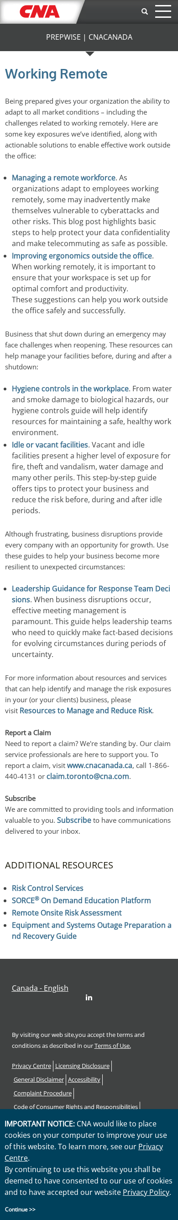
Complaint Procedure (43, 1093)
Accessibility (84, 1079)
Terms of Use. (112, 1046)
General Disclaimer (39, 1079)
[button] (40, 988)
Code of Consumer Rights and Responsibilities (76, 1107)
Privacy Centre (31, 1066)
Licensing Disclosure (82, 1066)
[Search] (144, 11)
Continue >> (20, 1209)
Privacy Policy (146, 1192)
